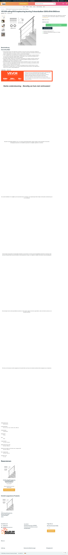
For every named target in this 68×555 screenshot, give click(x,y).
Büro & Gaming (39, 6)
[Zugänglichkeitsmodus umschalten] (58, 1)
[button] (34, 30)
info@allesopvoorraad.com (7, 527)
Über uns (3, 540)
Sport (44, 6)
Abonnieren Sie (51, 530)
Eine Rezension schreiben (9, 489)
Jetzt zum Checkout (47, 28)
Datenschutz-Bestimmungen (30, 548)
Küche (34, 6)
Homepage (2, 9)
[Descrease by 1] (45, 26)
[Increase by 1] (45, 24)
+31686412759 (5, 525)
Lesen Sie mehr (45, 17)
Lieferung (3, 548)
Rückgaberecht (49, 548)
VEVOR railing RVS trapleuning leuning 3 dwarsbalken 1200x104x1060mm (6, 514)
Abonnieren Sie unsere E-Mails (52, 525)
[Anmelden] (63, 4)
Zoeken (54, 4)
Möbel (27, 6)
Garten (31, 6)
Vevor (24, 6)
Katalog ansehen (23, 3)
